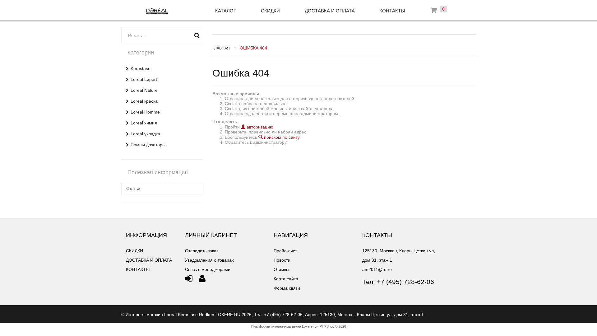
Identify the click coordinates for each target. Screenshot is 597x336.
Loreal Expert (144, 79)
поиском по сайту (281, 137)
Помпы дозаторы (148, 144)
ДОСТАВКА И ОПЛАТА (330, 10)
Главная (221, 48)
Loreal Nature (144, 90)
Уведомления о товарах (209, 260)
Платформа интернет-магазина (276, 326)
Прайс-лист (285, 250)
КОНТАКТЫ (392, 10)
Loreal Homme (145, 112)
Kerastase (140, 68)
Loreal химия (144, 122)
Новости (282, 260)
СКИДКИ (270, 10)
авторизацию (259, 126)
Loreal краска (144, 101)
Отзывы (281, 269)
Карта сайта (286, 278)
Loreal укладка (145, 133)
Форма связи (287, 288)
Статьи (133, 188)
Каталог (225, 10)
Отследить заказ (201, 250)
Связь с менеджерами (207, 269)
